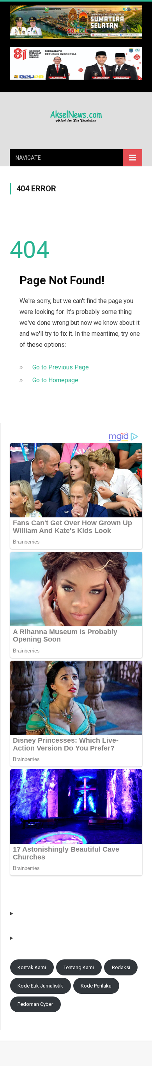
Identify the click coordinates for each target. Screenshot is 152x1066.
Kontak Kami (32, 967)
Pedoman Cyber (35, 1004)
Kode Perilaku (96, 986)
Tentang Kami (79, 967)
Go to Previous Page (60, 367)
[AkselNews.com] (76, 114)
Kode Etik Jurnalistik (40, 986)
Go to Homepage (55, 380)
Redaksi (121, 967)
